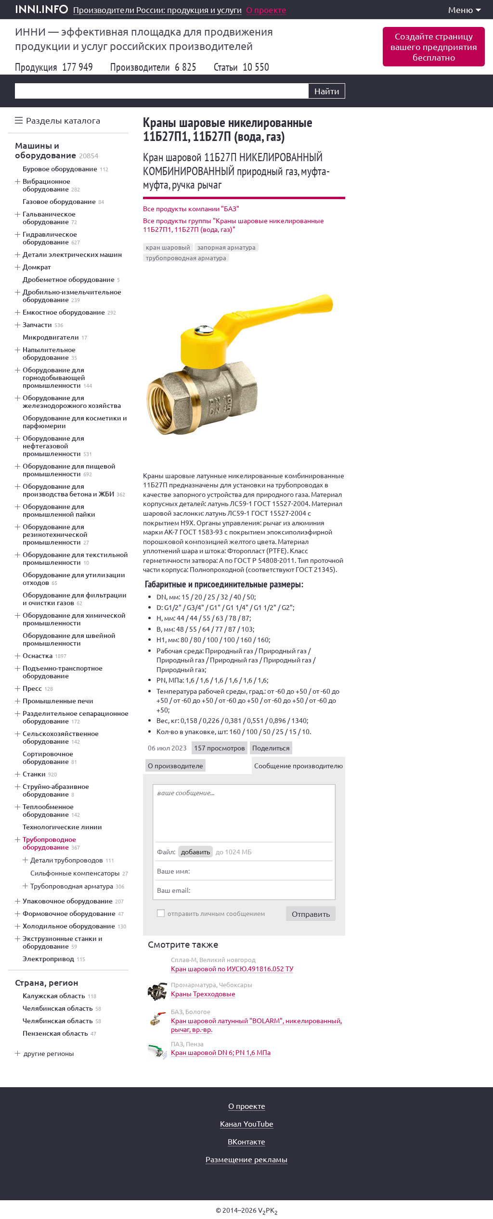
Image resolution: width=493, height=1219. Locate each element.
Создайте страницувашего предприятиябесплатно (433, 46)
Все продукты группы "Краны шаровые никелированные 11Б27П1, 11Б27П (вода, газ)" (233, 224)
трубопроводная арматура (186, 258)
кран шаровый (168, 247)
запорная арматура (226, 247)
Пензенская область (59, 1033)
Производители (153, 67)
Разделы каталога (63, 120)
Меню (460, 9)
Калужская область (59, 996)
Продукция (54, 67)
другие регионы (49, 1053)
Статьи (241, 67)
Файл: (166, 851)
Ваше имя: (173, 870)
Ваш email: (173, 890)
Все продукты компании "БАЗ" (191, 208)
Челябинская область (62, 1008)
